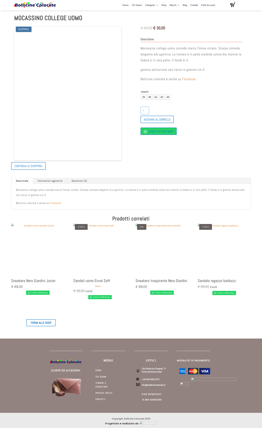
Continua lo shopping (28, 166)
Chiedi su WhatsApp (160, 131)
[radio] (143, 97)
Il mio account (208, 4)
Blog (185, 4)
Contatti (194, 4)
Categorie (150, 4)
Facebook (189, 79)
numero (145, 91)
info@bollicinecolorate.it (153, 384)
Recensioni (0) (79, 180)
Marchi (173, 4)
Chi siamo (137, 4)
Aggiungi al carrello (157, 120)
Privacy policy (104, 393)
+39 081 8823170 (150, 379)
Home (126, 4)
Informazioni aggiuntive (50, 180)
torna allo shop (40, 323)
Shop (163, 4)
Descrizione (22, 180)
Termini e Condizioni (102, 385)
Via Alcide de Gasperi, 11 (154, 368)
